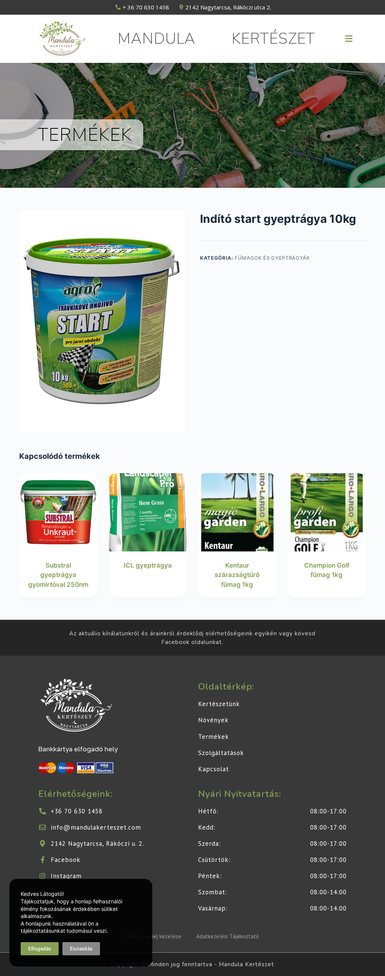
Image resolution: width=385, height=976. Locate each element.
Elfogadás (39, 949)
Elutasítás (81, 949)
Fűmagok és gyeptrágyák (272, 258)
